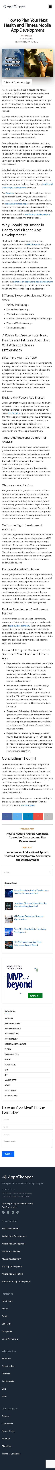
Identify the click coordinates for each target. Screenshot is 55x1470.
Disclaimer (6, 1446)
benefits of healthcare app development (33, 281)
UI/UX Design (10, 1090)
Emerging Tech (12, 1054)
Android (9, 1018)
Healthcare (10, 1064)
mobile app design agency (37, 214)
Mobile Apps (10, 1080)
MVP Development (10, 1228)
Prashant (27, 36)
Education (6, 1323)
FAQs (4, 1396)
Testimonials (8, 1381)
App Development (13, 1023)
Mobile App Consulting (12, 1274)
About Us (6, 1358)
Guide (7, 1059)
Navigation (7, 1331)
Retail (4, 1316)
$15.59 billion (14, 413)
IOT (6, 1075)
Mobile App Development (13, 1243)
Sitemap (6, 1438)
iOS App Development (12, 1266)
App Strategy (11, 1039)
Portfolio (6, 1373)
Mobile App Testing (11, 1251)
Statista (10, 193)
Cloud (8, 1049)
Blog (4, 1389)
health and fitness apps (16, 203)
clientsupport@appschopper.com (17, 1203)
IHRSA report (33, 244)
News (7, 1085)
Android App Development (14, 1236)
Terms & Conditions (11, 1453)
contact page (28, 805)
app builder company (19, 625)
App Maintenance (13, 1028)
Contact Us (7, 1423)
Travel (5, 1308)
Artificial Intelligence (15, 1044)
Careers (5, 1416)
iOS (6, 1070)
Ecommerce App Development (16, 1281)
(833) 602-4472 (9, 1207)
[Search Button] (50, 872)
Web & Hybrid (11, 1095)
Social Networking (10, 1339)
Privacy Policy (8, 1431)
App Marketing (12, 1033)
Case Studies (8, 1366)
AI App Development (11, 1259)
